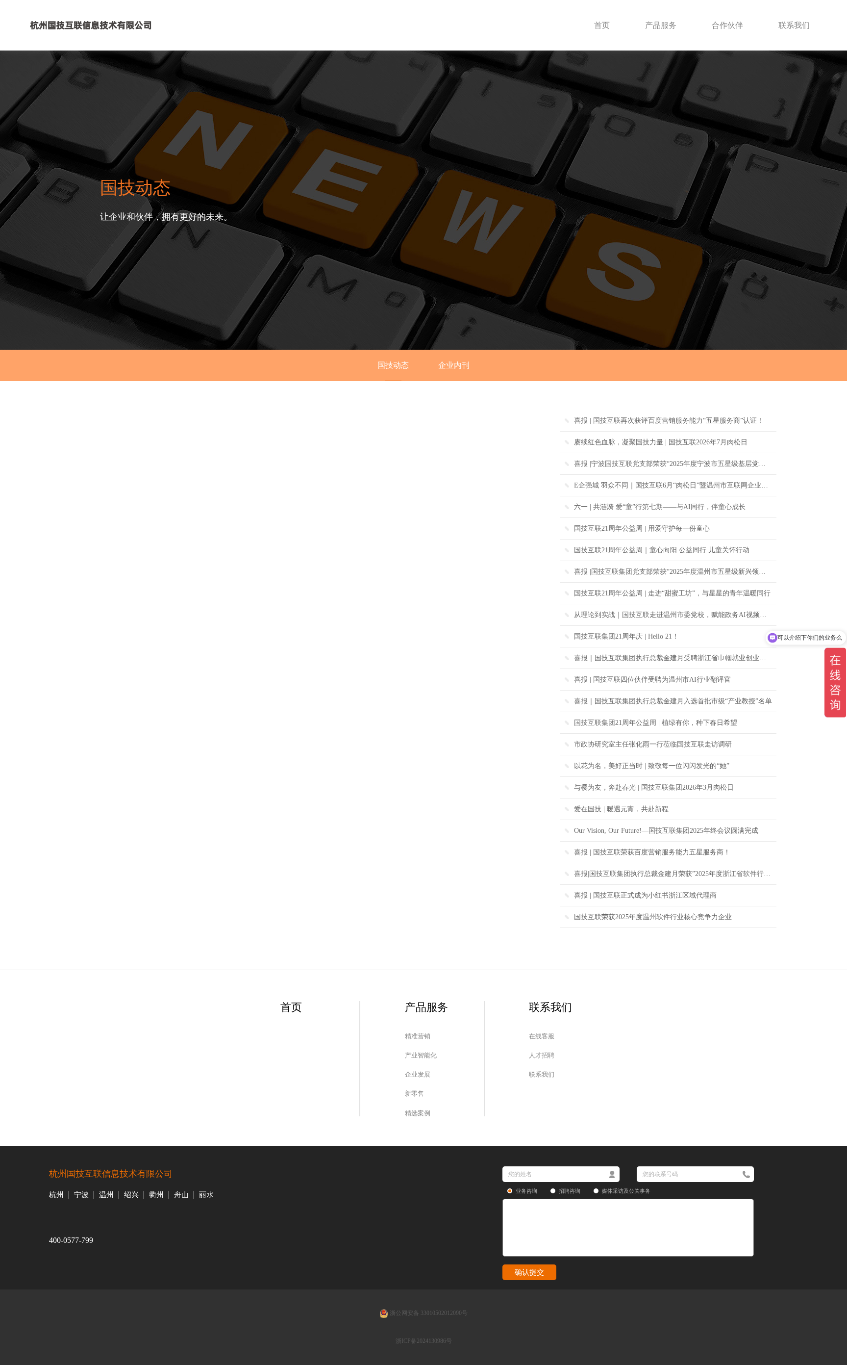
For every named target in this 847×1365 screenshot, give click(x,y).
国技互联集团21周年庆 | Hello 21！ (626, 636)
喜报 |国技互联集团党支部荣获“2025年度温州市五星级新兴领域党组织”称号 (675, 571)
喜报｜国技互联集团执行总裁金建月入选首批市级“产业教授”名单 (673, 701)
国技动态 (393, 365)
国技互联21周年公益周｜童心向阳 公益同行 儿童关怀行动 (661, 550)
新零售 (414, 1093)
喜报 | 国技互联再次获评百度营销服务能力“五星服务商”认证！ (669, 420)
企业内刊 (454, 365)
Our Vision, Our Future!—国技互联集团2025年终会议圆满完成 (666, 830)
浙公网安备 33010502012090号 (428, 1313)
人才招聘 (541, 1055)
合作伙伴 (727, 25)
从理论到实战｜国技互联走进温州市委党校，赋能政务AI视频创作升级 (675, 614)
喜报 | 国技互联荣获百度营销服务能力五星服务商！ (652, 852)
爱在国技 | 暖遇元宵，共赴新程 (621, 809)
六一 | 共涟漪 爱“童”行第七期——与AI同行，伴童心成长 (660, 507)
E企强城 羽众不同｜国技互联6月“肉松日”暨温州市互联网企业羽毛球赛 (675, 485)
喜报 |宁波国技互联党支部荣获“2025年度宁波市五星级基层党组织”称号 (675, 463)
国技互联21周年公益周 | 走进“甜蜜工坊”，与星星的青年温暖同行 (672, 593)
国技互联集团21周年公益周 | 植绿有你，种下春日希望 (655, 722)
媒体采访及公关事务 (626, 1191)
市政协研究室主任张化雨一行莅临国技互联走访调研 (653, 744)
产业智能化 (421, 1055)
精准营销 (417, 1036)
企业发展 (417, 1074)
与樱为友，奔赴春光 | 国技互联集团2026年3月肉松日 (654, 787)
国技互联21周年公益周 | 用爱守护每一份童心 (642, 528)
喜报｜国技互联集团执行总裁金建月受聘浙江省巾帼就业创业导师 (673, 658)
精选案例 (417, 1112)
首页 (602, 25)
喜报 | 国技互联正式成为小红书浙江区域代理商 (645, 895)
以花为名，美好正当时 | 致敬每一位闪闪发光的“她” (651, 766)
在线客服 (541, 1036)
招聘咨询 (569, 1191)
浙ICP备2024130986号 (424, 1341)
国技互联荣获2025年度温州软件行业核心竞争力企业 (653, 917)
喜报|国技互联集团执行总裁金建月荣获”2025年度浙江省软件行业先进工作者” (675, 873)
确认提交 (529, 1272)
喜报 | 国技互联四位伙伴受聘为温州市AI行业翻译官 (652, 679)
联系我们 (794, 25)
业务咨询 (526, 1191)
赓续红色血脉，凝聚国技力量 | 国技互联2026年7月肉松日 (660, 442)
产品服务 (660, 25)
